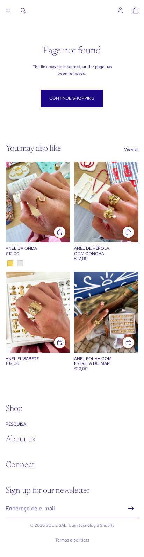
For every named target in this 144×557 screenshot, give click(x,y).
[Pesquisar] (23, 10)
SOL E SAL (56, 525)
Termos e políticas (72, 540)
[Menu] (8, 10)
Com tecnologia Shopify (91, 525)
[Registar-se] (131, 508)
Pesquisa (16, 424)
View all (131, 149)
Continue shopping (72, 98)
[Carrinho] (135, 10)
